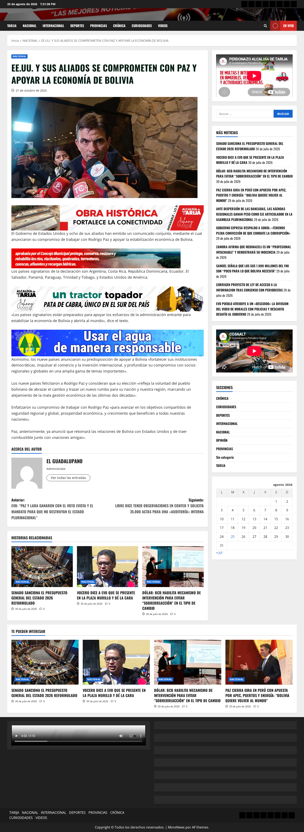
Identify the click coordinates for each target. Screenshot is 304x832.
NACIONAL (29, 25)
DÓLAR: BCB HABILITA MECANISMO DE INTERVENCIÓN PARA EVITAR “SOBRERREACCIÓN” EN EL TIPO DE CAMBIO (171, 600)
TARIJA (12, 25)
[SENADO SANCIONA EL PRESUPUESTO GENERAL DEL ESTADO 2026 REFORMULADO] (42, 566)
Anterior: (52, 508)
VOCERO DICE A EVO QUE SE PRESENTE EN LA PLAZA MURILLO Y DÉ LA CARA (106, 595)
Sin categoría (225, 457)
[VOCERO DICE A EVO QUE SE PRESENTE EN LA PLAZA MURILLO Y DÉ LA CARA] (107, 566)
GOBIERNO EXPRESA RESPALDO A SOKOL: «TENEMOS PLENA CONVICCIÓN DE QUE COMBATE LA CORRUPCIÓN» (253, 230)
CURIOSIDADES (142, 25)
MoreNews (176, 827)
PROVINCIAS (98, 25)
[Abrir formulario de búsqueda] (265, 26)
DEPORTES (77, 25)
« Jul (219, 552)
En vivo (288, 25)
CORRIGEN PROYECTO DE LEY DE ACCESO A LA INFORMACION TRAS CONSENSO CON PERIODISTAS (249, 287)
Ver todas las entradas (68, 477)
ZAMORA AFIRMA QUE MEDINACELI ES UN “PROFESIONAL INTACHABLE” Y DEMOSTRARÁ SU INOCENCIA (253, 249)
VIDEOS (163, 25)
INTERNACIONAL (53, 25)
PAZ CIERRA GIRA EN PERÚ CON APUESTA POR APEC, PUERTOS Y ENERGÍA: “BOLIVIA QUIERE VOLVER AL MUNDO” (251, 195)
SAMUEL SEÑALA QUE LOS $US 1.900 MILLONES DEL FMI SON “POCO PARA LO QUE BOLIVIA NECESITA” (252, 268)
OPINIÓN (221, 440)
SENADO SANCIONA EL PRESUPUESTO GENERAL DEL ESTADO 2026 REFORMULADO (39, 598)
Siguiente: (159, 505)
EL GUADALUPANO (65, 461)
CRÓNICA (119, 25)
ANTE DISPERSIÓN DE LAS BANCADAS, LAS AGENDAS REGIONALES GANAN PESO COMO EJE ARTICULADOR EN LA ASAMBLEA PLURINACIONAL (254, 214)
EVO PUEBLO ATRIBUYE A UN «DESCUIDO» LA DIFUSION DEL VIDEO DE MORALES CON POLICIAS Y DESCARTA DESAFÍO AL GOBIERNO (252, 309)
